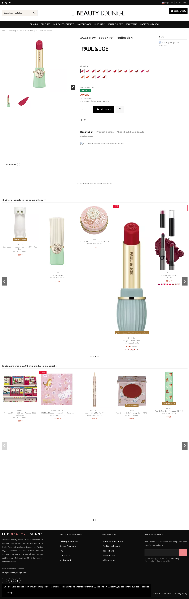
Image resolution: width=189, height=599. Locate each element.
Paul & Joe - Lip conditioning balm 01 (94, 241)
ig (11, 580)
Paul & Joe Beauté (111, 546)
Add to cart (106, 109)
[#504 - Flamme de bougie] (134, 350)
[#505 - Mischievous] (137, 350)
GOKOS (169, 278)
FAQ (61, 551)
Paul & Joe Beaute (20, 252)
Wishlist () (183, 3)
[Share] (81, 120)
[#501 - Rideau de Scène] (126, 350)
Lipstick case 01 (57, 275)
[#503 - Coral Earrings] (132, 350)
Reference (85, 87)
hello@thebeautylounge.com (14, 572)
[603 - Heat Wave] (164, 284)
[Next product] (187, 30)
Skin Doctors (108, 555)
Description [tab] (86, 131)
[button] (91, 356)
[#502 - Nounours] (129, 350)
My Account (65, 560)
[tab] (86, 137)
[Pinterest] (84, 120)
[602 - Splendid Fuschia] (162, 284)
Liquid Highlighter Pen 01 (94, 413)
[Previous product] (185, 30)
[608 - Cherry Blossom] (178, 284)
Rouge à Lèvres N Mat (131, 341)
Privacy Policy (181, 593)
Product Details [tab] (105, 131)
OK (183, 552)
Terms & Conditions (162, 593)
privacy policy (174, 559)
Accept (9, 592)
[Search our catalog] (34, 13)
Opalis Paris (108, 551)
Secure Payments (68, 546)
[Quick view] (22, 241)
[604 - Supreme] (167, 284)
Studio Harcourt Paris (112, 541)
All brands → (108, 560)
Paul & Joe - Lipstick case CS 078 (169, 411)
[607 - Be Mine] (176, 284)
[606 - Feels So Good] (173, 284)
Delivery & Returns (69, 541)
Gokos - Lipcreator (168, 275)
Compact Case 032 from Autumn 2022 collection (20, 414)
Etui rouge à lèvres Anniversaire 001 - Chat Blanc (20, 248)
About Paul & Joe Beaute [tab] (130, 131)
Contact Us (65, 555)
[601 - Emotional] (159, 284)
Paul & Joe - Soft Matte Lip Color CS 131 (132, 413)
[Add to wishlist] (119, 109)
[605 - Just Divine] (170, 284)
